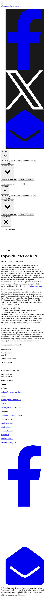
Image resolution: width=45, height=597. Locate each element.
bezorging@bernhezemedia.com (13, 415)
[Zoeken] (24, 184)
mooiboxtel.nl (6, 427)
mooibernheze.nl (7, 423)
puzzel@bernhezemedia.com (11, 407)
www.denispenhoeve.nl (32, 286)
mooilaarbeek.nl (7, 431)
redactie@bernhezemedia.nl (11, 400)
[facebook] (25, 69)
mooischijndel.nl (7, 439)
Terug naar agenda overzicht (11, 345)
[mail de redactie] (25, 148)
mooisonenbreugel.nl (8, 442)
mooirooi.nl (5, 435)
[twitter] (25, 109)
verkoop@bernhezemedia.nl (11, 392)
